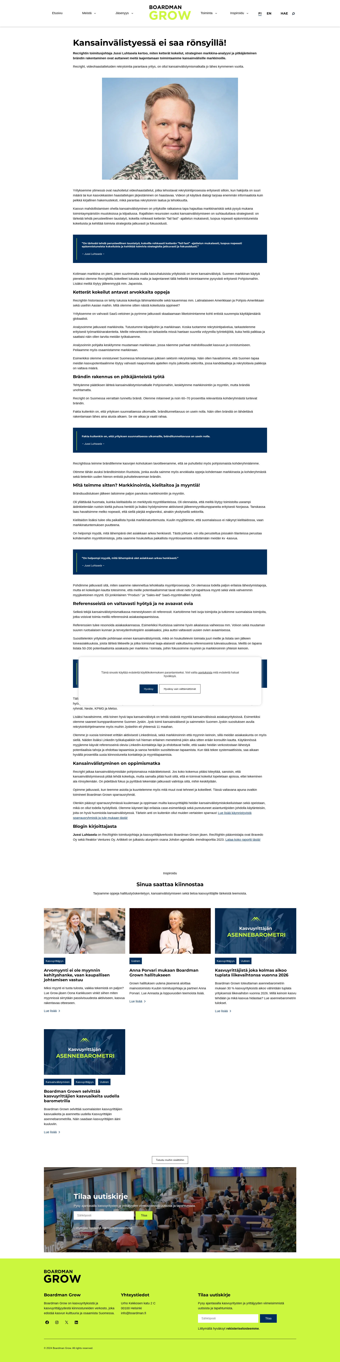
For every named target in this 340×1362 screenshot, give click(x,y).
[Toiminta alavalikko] (217, 13)
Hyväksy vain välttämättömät (180, 688)
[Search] (293, 13)
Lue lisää (51, 1011)
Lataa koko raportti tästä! (242, 839)
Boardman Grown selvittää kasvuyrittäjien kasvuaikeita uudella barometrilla (81, 1096)
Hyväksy (148, 688)
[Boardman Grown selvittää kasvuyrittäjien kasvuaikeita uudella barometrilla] (84, 1077)
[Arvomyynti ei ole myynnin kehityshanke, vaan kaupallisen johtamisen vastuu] (84, 956)
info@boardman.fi (133, 1313)
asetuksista (205, 672)
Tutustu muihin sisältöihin (170, 1160)
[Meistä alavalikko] (96, 13)
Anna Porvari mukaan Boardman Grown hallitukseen (164, 972)
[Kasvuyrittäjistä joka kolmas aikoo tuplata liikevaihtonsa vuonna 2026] (255, 956)
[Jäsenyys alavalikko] (133, 13)
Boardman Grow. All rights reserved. (73, 1348)
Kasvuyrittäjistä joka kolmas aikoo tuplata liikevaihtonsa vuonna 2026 (251, 972)
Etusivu (57, 13)
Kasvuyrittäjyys (55, 960)
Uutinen (135, 960)
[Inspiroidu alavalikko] (248, 13)
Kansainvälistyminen (58, 1081)
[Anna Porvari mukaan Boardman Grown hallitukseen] (170, 956)
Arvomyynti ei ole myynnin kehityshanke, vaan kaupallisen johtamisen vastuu (77, 975)
